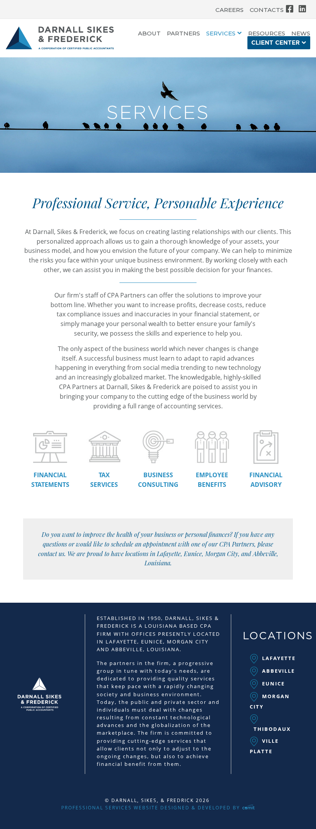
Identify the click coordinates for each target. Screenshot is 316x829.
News (300, 33)
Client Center (275, 43)
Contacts (267, 10)
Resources (266, 33)
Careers (229, 10)
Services (220, 33)
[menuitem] (229, 8)
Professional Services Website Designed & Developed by (151, 807)
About (149, 33)
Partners (183, 33)
